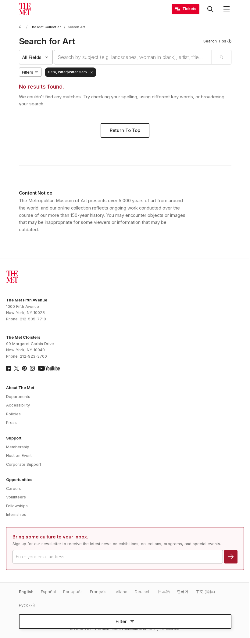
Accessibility (18, 405)
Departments (18, 396)
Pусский (27, 605)
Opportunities (19, 479)
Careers (13, 488)
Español (48, 591)
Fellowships (17, 506)
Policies (13, 414)
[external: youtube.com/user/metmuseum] (49, 368)
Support (13, 438)
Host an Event (19, 455)
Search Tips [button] (214, 41)
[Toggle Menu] (226, 9)
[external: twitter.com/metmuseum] (16, 368)
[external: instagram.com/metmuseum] (32, 368)
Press (11, 422)
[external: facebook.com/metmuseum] (8, 368)
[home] (21, 27)
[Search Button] (210, 9)
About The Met (20, 387)
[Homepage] (25, 9)
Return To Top (125, 130)
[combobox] (133, 57)
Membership (17, 447)
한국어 (182, 591)
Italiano (120, 591)
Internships (16, 514)
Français (98, 591)
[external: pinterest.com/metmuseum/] (24, 368)
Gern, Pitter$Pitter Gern (67, 72)
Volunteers (16, 497)
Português (73, 591)
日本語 (164, 591)
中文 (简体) (205, 591)
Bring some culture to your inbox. (50, 537)
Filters (27, 72)
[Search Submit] (221, 57)
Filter (121, 621)
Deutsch (143, 591)
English (26, 591)
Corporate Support (23, 464)
